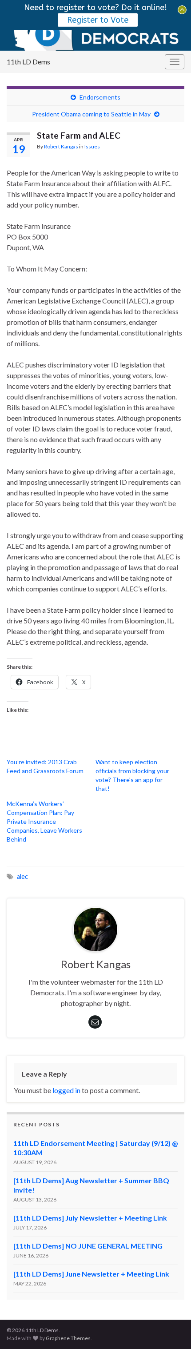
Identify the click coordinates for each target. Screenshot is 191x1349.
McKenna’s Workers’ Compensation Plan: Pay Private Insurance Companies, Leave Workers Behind (44, 821)
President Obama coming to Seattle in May (91, 114)
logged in (66, 1090)
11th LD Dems (28, 61)
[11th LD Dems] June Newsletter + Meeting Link (91, 1273)
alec (22, 876)
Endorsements (100, 97)
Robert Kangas (61, 146)
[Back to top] (171, 1329)
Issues (92, 146)
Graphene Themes (68, 1338)
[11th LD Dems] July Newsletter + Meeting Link (90, 1217)
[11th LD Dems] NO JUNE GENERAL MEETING (88, 1245)
